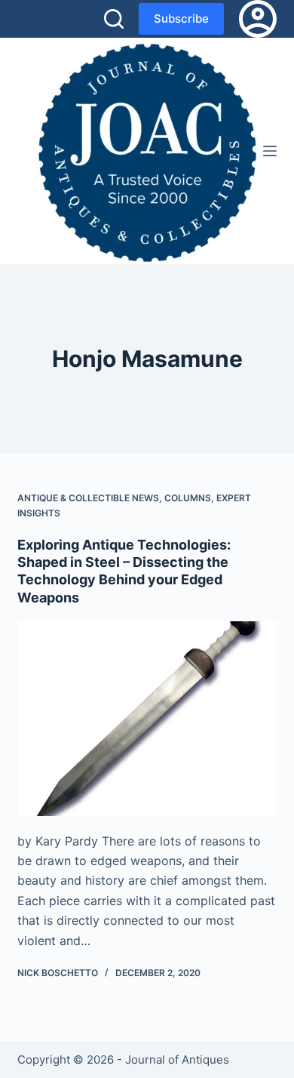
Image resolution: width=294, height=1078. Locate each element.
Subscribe (181, 18)
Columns (187, 498)
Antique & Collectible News (88, 498)
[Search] (114, 19)
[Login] (258, 19)
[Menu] (270, 151)
